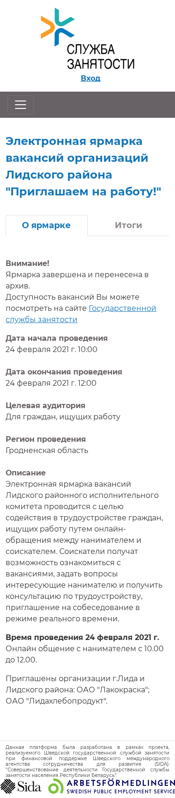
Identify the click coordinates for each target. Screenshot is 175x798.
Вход (90, 78)
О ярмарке (46, 225)
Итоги (128, 225)
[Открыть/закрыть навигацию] (20, 104)
